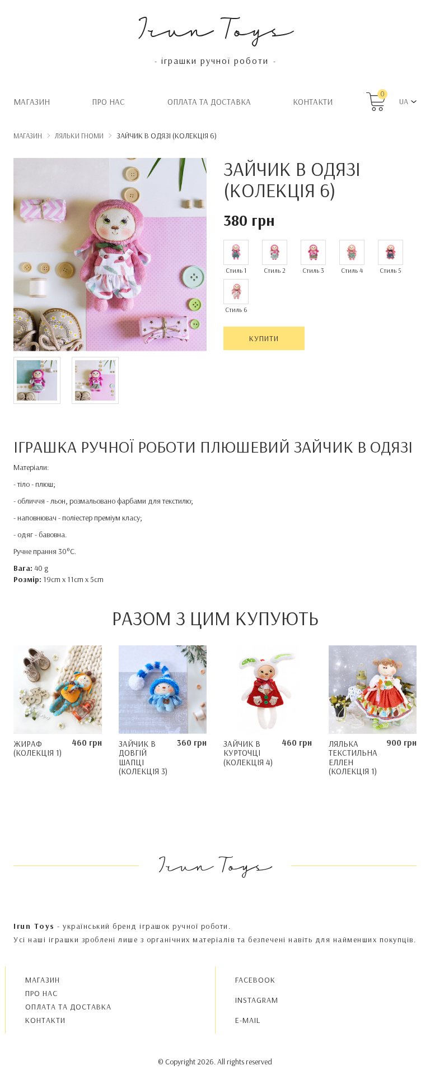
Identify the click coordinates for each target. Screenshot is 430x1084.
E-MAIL (247, 1020)
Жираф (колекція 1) (37, 748)
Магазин (31, 101)
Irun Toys (215, 27)
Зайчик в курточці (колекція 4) (248, 752)
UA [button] (403, 101)
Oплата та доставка (209, 101)
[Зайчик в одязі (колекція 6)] (110, 257)
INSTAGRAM (256, 1000)
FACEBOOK (255, 980)
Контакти (313, 101)
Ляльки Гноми (79, 135)
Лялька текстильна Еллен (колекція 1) (353, 757)
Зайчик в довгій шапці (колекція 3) (143, 757)
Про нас (108, 101)
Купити (264, 338)
